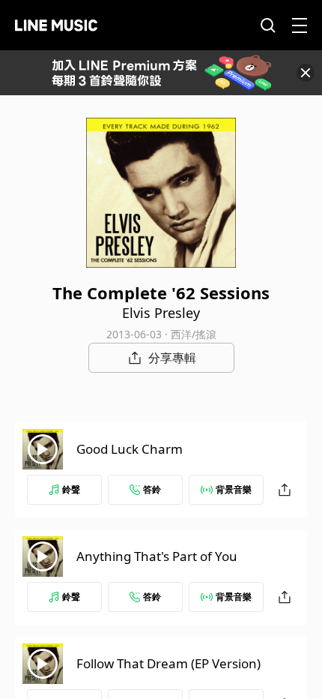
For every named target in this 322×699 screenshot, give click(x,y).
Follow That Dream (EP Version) (168, 663)
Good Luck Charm (129, 449)
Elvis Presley (161, 313)
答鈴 (152, 489)
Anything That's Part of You (156, 556)
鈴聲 (71, 489)
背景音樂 (234, 489)
